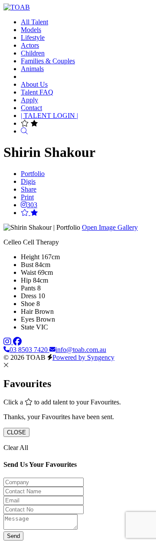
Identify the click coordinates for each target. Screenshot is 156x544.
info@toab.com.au (80, 349)
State (27, 327)
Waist (28, 272)
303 (32, 204)
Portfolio (33, 173)
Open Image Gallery (110, 227)
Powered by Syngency (83, 357)
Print (27, 197)
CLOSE (16, 432)
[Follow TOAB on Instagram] (8, 341)
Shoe (28, 303)
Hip (26, 280)
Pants (28, 288)
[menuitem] (34, 22)
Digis (28, 181)
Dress (28, 296)
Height (30, 257)
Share (28, 189)
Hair (27, 311)
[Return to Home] (16, 7)
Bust (27, 264)
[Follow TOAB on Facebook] (17, 341)
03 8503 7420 (29, 349)
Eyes (27, 319)
